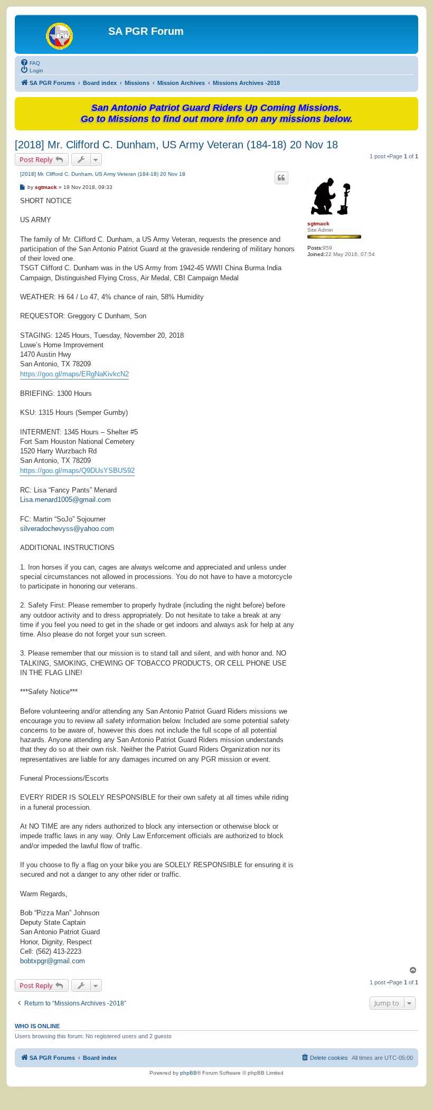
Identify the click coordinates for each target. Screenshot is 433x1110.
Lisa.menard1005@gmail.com (65, 500)
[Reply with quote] (281, 178)
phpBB (188, 1073)
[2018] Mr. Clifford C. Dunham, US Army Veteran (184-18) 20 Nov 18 (176, 144)
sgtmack (318, 223)
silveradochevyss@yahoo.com (67, 529)
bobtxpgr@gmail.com (52, 961)
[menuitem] (30, 62)
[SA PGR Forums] (62, 34)
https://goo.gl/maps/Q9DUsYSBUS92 (77, 471)
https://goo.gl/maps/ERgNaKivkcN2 (74, 374)
